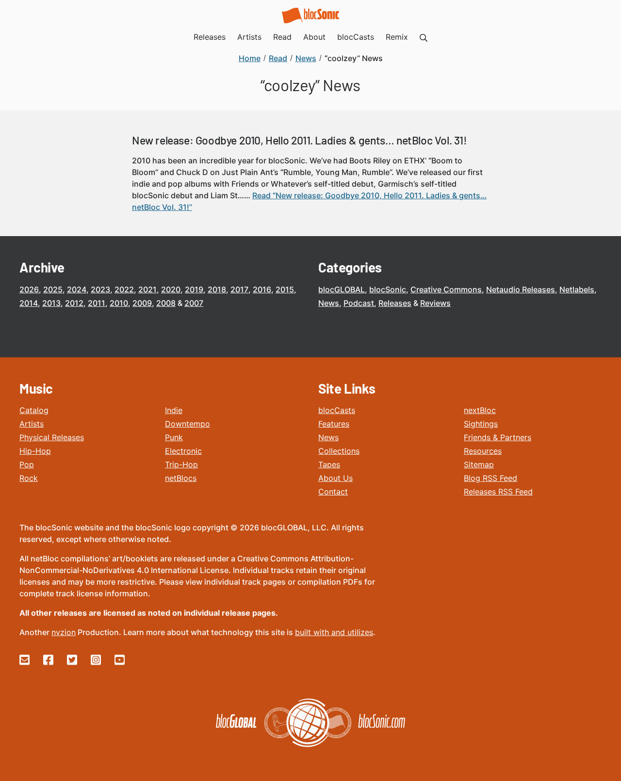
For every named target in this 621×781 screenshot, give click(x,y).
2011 (96, 303)
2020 (170, 289)
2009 (142, 303)
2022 (124, 289)
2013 (51, 303)
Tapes (329, 464)
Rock (28, 478)
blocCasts (336, 410)
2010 (119, 303)
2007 (193, 303)
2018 (217, 289)
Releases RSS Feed (498, 491)
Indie (173, 410)
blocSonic (387, 289)
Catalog (34, 410)
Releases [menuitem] (210, 37)
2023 (100, 289)
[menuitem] (423, 37)
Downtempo (187, 424)
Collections (339, 451)
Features (333, 424)
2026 (29, 289)
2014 (28, 303)
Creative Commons (446, 289)
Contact (333, 491)
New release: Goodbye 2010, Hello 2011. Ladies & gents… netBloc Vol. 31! (299, 140)
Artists (31, 424)
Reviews (435, 303)
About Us (335, 478)
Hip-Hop (35, 451)
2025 (53, 289)
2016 (262, 289)
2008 (166, 303)
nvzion (63, 632)
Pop (26, 464)
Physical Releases (51, 437)
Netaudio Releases (520, 289)
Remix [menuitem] (397, 37)
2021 (147, 289)
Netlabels (576, 289)
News (328, 303)
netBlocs (180, 478)
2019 (194, 289)
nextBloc (480, 410)
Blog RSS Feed (490, 478)
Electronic (183, 451)
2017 (239, 289)
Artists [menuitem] (249, 37)
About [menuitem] (314, 37)
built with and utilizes (334, 632)
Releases (394, 303)
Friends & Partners (497, 437)
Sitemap (479, 464)
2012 (74, 303)
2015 (285, 289)
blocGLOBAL (341, 289)
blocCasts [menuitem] (355, 37)
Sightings (481, 424)
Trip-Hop (181, 464)
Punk (174, 437)
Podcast (358, 303)
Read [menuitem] (282, 37)
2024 (76, 289)
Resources (483, 451)
